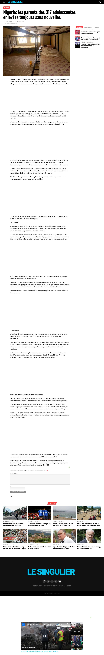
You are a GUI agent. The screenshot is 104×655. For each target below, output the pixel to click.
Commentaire (13, 473)
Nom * (11, 486)
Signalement (68, 586)
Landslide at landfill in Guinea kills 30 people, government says (45, 624)
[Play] (77, 638)
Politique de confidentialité (50, 586)
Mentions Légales (37, 586)
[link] (23, 624)
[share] (67, 623)
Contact (61, 586)
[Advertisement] (39, 371)
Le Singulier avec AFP (12, 23)
